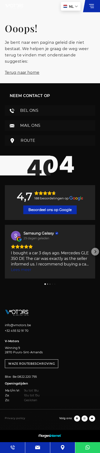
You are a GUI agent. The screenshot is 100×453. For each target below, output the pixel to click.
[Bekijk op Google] (16, 236)
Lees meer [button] (21, 269)
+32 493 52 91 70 (16, 330)
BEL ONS (28, 110)
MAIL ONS (29, 125)
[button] (5, 252)
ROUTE (27, 140)
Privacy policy (15, 418)
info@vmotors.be (18, 325)
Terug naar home (22, 72)
